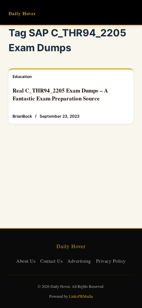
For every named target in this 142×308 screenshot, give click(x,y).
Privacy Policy (111, 261)
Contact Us (51, 261)
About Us (25, 261)
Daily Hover (22, 13)
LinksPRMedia (81, 296)
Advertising (79, 261)
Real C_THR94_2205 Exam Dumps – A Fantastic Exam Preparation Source (60, 94)
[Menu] (130, 13)
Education (22, 76)
